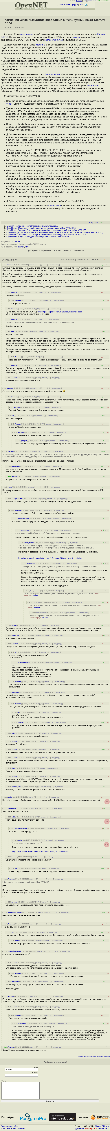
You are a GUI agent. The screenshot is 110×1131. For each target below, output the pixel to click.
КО (13, 415)
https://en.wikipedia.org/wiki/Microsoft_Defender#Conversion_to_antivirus (50, 558)
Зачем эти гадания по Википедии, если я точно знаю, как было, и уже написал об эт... (61, 595)
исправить (93, 223)
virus (27, 247)
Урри (10, 487)
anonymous (16, 466)
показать (35, 596)
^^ (34, 292)
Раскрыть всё (96, 260)
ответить (32, 265)
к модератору (54, 265)
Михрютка (15, 981)
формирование (52, 74)
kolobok (14, 733)
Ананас (14, 625)
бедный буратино (14, 951)
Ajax (62, 260)
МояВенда (15, 692)
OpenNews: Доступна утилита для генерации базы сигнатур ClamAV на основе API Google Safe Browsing (54, 232)
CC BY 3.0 (15, 241)
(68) (16, 260)
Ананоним (12, 808)
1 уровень (70, 260)
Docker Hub (92, 85)
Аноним (10, 265)
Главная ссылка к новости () (33, 226)
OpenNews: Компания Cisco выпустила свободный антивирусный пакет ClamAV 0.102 (46, 234)
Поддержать (91, 1128)
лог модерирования (103, 1056)
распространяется (53, 40)
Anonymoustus (17, 498)
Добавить (79, 1128)
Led (13, 857)
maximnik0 (22, 1023)
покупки (76, 37)
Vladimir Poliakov (24, 662)
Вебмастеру (103, 1128)
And (12, 331)
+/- (88, 260)
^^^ (38, 292)
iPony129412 (16, 635)
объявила (40, 45)
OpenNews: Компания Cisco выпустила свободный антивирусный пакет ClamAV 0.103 (46, 230)
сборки (9, 104)
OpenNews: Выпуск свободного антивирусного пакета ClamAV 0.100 (37, 237)
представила (26, 34)
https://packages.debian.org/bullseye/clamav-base (60, 312)
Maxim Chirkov (102, 1126)
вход (84, 1)
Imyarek (21, 722)
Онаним (14, 476)
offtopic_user (16, 786)
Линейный (80, 260)
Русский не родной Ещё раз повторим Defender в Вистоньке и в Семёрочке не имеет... (65, 617)
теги (81, 4)
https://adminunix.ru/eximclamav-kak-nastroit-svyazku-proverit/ (40, 851)
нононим (15, 644)
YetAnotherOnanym (15, 912)
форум (75, 4)
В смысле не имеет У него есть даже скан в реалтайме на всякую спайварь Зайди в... (64, 606)
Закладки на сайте (9, 1126)
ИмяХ (13, 768)
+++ (68, 4)
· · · (43, 265)
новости (61, 4)
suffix (10, 797)
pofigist (24, 441)
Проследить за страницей (13, 1128)
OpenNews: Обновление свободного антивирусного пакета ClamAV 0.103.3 (41, 228)
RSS (106, 260)
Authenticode (54, 206)
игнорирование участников (87, 1056)
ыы (16, 868)
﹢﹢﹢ (38, 265)
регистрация (91, 1)
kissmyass (18, 510)
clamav (21, 247)
